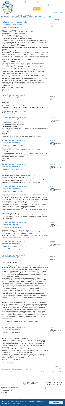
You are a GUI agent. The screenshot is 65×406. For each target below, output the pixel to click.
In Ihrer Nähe (19, 5)
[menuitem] (61, 13)
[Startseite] (7, 7)
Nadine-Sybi (53, 255)
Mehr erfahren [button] (17, 403)
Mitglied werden (19, 1)
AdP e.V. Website (31, 1)
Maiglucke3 (52, 21)
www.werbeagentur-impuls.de (48, 399)
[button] (63, 19)
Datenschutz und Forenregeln (23, 8)
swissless (52, 95)
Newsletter (53, 5)
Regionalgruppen (43, 1)
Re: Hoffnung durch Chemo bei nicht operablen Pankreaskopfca (14, 96)
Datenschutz (11, 396)
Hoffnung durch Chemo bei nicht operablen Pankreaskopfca (14, 23)
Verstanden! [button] (56, 402)
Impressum (4, 396)
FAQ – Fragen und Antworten (33, 5)
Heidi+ (51, 327)
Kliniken (52, 1)
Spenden (36, 8)
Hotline (45, 5)
